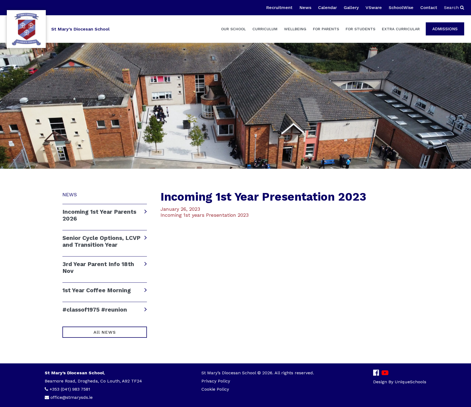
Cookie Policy (215, 389)
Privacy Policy (215, 381)
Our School (233, 29)
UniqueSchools (410, 381)
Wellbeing (295, 29)
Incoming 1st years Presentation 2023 (205, 215)
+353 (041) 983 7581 (70, 389)
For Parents (326, 29)
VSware (374, 7)
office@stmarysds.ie (71, 397)
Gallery (351, 7)
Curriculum (264, 29)
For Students (360, 29)
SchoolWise (401, 7)
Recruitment (279, 7)
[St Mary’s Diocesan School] (26, 29)
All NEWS (104, 332)
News (305, 7)
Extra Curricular (401, 29)
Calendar (327, 7)
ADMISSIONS (445, 28)
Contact (428, 7)
